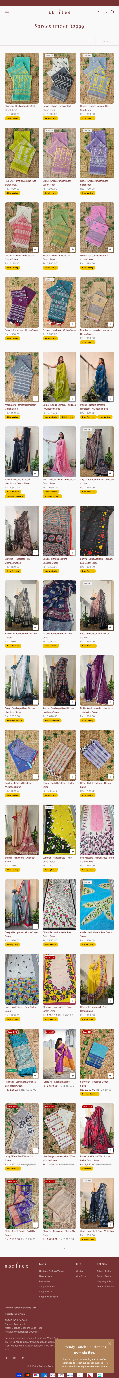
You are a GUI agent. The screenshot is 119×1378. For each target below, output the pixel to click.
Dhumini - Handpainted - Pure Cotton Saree (57, 934)
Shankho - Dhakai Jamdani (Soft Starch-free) (20, 108)
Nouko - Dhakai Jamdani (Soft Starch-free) (57, 108)
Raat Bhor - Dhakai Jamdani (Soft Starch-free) (20, 182)
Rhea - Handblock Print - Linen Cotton (94, 635)
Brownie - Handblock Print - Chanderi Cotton (18, 561)
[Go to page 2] (73, 1248)
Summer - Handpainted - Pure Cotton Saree (57, 859)
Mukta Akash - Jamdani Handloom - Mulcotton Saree (96, 710)
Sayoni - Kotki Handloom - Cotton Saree (58, 785)
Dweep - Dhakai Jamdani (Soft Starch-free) (94, 108)
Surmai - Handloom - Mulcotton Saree (20, 859)
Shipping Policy (105, 1281)
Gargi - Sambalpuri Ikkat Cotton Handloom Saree (20, 710)
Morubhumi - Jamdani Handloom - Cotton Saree (96, 332)
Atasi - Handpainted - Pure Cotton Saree (96, 934)
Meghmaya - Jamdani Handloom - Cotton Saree (21, 407)
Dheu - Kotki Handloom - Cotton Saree (95, 785)
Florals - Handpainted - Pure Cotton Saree (93, 1009)
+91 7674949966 (17, 1341)
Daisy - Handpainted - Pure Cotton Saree (21, 934)
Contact (80, 1271)
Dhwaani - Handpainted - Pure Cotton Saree (57, 1009)
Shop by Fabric (47, 1286)
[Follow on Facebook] (6, 1358)
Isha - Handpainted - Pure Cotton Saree (20, 1009)
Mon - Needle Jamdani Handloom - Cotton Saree (59, 481)
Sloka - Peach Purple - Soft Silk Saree (20, 1233)
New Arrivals (45, 1276)
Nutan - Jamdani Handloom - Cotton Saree (56, 257)
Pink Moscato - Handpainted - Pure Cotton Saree (97, 859)
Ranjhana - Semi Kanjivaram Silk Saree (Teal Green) (20, 1083)
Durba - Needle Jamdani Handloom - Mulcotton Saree (59, 407)
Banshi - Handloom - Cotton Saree (21, 330)
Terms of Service (105, 1286)
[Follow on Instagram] (14, 1358)
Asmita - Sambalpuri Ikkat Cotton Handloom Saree (58, 710)
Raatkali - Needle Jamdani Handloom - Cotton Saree (17, 481)
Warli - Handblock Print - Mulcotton (97, 1231)
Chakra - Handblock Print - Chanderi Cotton (55, 561)
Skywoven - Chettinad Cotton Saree (94, 1083)
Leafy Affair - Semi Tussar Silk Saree (19, 1158)
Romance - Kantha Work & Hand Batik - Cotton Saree (95, 1158)
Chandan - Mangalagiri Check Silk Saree (59, 1233)
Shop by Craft (46, 1291)
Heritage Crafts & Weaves (52, 1271)
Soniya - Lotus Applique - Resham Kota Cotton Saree (96, 561)
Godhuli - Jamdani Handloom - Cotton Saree (19, 257)
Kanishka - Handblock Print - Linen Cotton (21, 635)
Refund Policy (104, 1276)
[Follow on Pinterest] (22, 1358)
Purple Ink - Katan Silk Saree (56, 1081)
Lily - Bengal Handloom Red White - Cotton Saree (59, 1158)
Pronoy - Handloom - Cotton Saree (59, 330)
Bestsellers (44, 1281)
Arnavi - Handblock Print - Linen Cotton (58, 635)
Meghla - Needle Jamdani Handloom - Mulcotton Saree (94, 407)
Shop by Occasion (48, 1296)
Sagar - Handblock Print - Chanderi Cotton (97, 481)
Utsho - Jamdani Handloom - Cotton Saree (94, 257)
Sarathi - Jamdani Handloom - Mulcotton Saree (19, 785)
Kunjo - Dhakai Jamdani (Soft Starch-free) (94, 182)
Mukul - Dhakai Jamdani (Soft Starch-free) (57, 182)
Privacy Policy (104, 1271)
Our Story (81, 1276)
